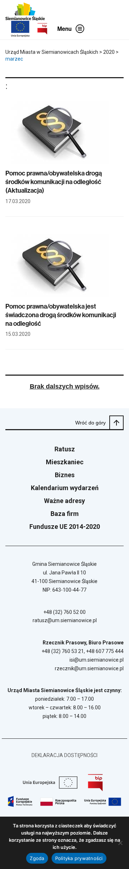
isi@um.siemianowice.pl (97, 660)
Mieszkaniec (64, 462)
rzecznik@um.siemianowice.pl (89, 668)
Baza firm (65, 513)
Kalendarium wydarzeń (65, 488)
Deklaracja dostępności (64, 755)
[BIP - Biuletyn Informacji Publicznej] (42, 29)
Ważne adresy (64, 500)
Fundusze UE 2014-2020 (64, 526)
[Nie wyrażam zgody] (120, 842)
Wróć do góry (90, 423)
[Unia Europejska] (20, 29)
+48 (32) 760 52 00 (64, 612)
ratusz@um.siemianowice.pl (65, 620)
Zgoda (37, 858)
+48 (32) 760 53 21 (63, 651)
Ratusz (64, 449)
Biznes (65, 475)
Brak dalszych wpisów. (65, 386)
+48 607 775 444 (105, 651)
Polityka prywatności (79, 858)
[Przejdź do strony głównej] (25, 12)
